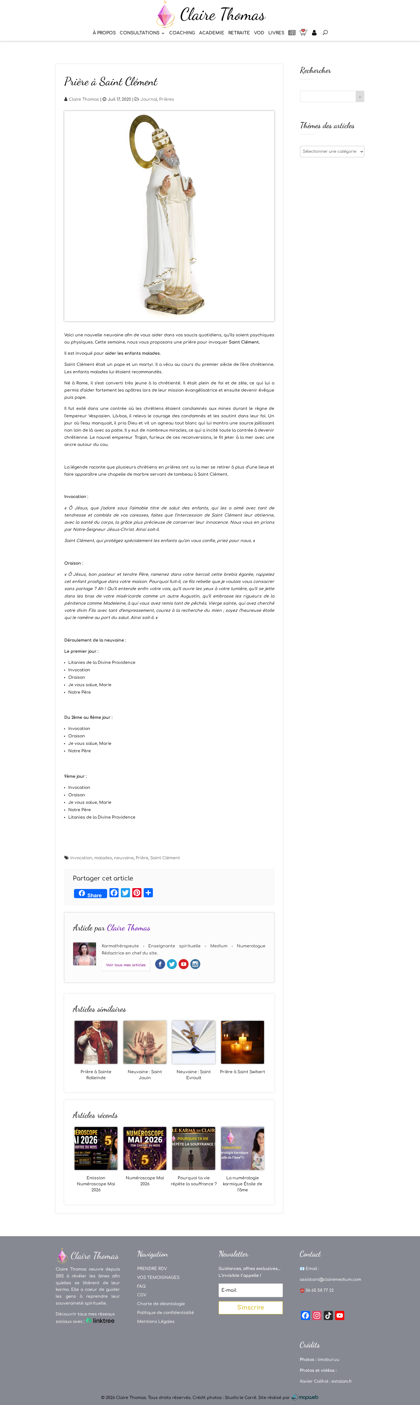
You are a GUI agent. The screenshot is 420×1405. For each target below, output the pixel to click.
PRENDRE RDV (152, 1269)
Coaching (182, 33)
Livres (276, 33)
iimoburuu (328, 1360)
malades (103, 858)
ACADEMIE (211, 33)
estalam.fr (341, 1381)
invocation (81, 858)
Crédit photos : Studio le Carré (224, 1398)
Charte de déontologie (161, 1304)
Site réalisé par (274, 1398)
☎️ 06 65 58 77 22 (317, 1290)
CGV (141, 1295)
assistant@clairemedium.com (330, 1279)
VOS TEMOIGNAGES (158, 1277)
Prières (166, 99)
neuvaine (124, 858)
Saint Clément (165, 858)
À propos (104, 33)
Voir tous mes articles (126, 965)
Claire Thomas (84, 99)
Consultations (139, 33)
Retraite (239, 33)
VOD (259, 33)
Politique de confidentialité (165, 1313)
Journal (149, 99)
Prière (142, 858)
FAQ (141, 1286)
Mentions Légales (156, 1321)
